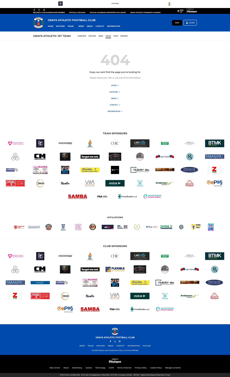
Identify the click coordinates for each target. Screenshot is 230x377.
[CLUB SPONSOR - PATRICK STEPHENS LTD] (189, 157)
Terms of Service (124, 368)
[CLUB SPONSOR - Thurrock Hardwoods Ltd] (164, 170)
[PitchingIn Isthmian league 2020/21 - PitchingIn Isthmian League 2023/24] (15, 183)
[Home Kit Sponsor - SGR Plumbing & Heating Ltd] (169, 4)
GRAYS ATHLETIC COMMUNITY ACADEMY (145, 12)
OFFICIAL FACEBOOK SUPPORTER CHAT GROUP (108, 12)
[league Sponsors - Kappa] (189, 183)
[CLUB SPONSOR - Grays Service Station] (115, 157)
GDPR (111, 368)
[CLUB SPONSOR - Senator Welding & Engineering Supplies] (15, 170)
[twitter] (39, 10)
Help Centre (54, 368)
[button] (50, 26)
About (66, 368)
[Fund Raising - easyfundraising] (152, 196)
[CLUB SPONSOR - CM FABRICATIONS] (40, 157)
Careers (88, 368)
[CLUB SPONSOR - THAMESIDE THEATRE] (65, 170)
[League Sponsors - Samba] (77, 196)
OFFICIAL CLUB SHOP (77, 12)
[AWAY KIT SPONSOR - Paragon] (214, 157)
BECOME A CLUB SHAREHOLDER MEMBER (49, 12)
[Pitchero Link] (192, 12)
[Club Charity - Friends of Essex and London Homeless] (15, 143)
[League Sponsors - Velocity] (40, 183)
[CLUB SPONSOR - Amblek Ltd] (189, 143)
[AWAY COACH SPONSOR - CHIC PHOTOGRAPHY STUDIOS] (115, 143)
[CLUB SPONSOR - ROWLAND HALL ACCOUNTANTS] (40, 283)
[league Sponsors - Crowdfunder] (127, 196)
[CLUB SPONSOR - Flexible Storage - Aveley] (115, 269)
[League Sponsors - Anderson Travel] (164, 183)
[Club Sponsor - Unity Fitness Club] (65, 157)
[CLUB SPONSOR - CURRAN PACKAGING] (15, 157)
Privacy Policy (141, 368)
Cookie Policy (156, 368)
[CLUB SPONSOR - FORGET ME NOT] (90, 157)
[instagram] (44, 10)
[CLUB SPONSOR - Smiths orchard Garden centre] (90, 170)
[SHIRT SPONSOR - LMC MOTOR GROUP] (140, 143)
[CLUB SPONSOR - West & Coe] (189, 170)
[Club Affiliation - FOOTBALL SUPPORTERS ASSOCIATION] (102, 196)
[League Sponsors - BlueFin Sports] (65, 183)
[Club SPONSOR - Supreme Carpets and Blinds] (40, 170)
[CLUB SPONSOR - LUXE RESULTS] (140, 157)
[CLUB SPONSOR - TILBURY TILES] (140, 170)
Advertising (77, 368)
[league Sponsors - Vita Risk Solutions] (90, 183)
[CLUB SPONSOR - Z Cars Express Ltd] (214, 170)
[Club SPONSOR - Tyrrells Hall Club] (115, 170)
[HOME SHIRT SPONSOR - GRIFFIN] (60, 4)
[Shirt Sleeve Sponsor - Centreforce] (115, 4)
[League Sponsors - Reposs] (214, 183)
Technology (100, 368)
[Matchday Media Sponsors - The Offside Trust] (164, 143)
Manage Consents (173, 368)
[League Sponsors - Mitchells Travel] (140, 183)
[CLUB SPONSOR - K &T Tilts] (164, 157)
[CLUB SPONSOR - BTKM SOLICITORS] (214, 143)
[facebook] (34, 10)
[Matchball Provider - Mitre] (115, 183)
